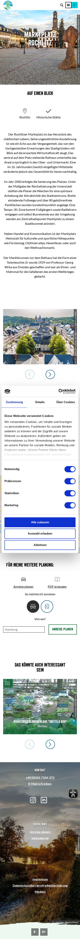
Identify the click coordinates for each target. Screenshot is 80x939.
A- (35, 932)
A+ (44, 932)
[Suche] (62, 5)
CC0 (78, 66)
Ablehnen (40, 545)
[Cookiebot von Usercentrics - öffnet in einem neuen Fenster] (59, 391)
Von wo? (40, 619)
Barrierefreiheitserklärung (49, 885)
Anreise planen (62, 629)
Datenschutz (21, 885)
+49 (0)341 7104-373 (40, 777)
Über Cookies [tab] (65, 402)
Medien (40, 891)
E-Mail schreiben (40, 783)
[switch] (70, 481)
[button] (74, 5)
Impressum (40, 879)
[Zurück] (29, 374)
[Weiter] (50, 374)
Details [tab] (40, 402)
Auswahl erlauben (40, 533)
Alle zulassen (40, 522)
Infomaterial (40, 838)
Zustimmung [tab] (14, 402)
